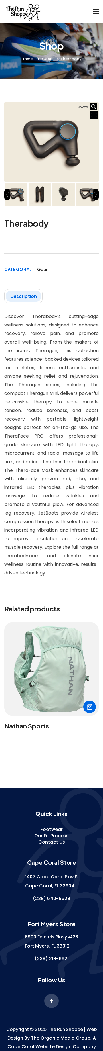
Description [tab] (23, 296)
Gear (47, 58)
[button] (52, 829)
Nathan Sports (26, 726)
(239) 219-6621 (52, 958)
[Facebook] (51, 1001)
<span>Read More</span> (89, 707)
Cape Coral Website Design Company (51, 1046)
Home (27, 58)
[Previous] (7, 194)
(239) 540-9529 (51, 898)
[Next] (96, 194)
